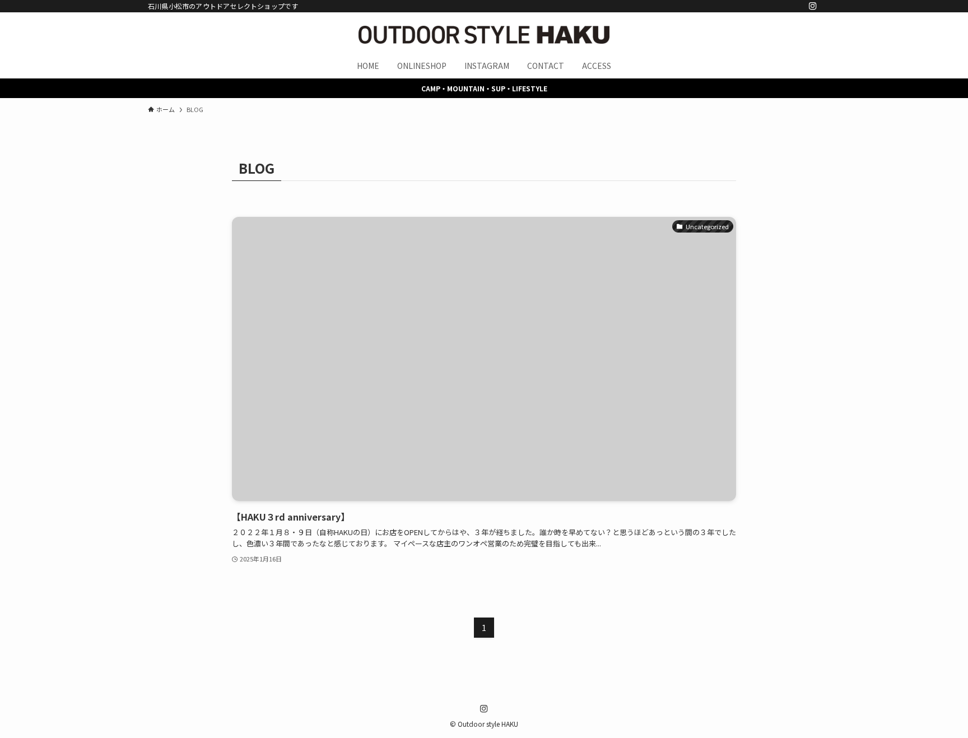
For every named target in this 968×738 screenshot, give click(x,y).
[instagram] (813, 6)
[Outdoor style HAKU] (484, 35)
